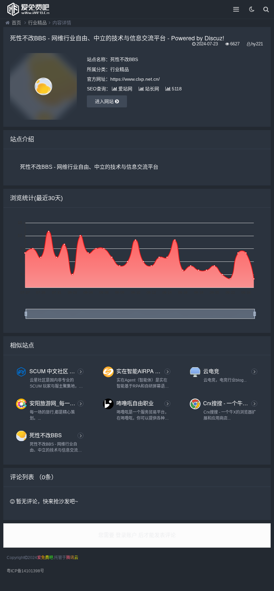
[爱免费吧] (28, 9)
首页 (16, 22)
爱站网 (125, 88)
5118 (177, 88)
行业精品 (37, 22)
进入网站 (105, 101)
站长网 (152, 88)
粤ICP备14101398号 (25, 571)
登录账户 (126, 535)
